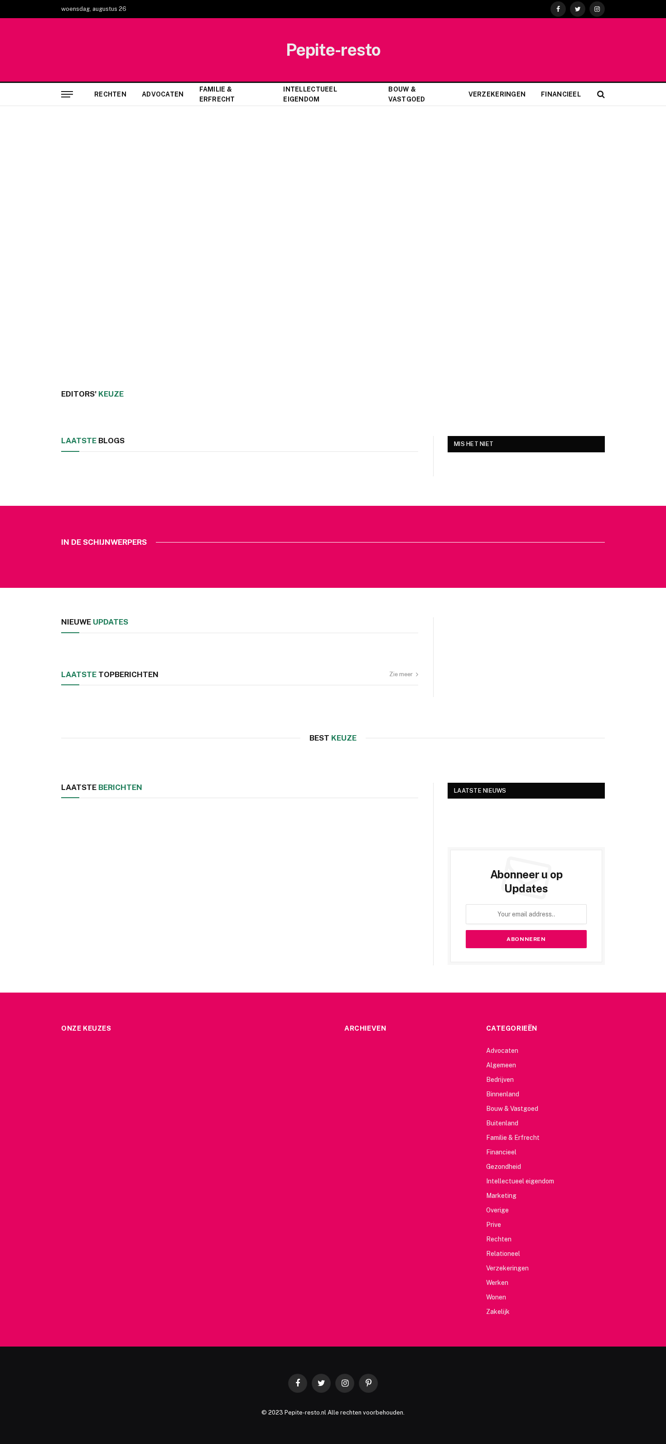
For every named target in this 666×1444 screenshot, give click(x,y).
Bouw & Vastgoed (406, 94)
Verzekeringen (497, 94)
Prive (493, 1224)
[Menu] (67, 94)
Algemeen (501, 1065)
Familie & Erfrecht (217, 94)
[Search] (600, 94)
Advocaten (163, 94)
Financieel (561, 94)
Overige (497, 1210)
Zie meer (401, 674)
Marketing (501, 1195)
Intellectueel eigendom (310, 94)
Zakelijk (498, 1311)
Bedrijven (500, 1079)
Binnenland (502, 1094)
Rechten (110, 94)
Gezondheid (503, 1166)
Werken (497, 1282)
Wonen (496, 1297)
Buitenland (502, 1123)
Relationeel (503, 1253)
